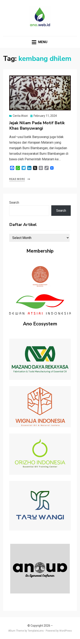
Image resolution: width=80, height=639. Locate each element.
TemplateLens (36, 630)
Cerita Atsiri (20, 115)
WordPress (65, 630)
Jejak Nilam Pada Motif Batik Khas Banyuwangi (37, 125)
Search (14, 202)
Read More (17, 179)
